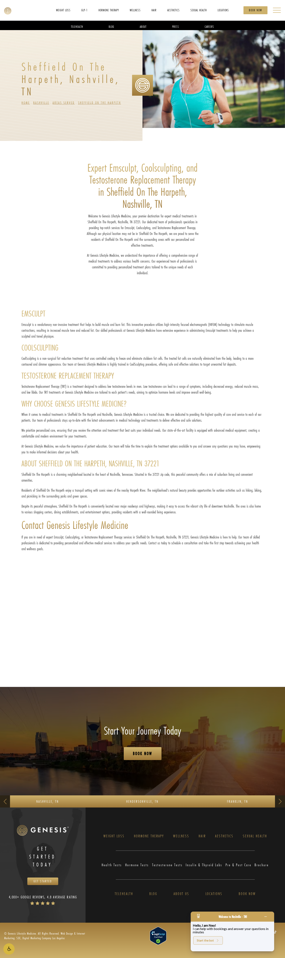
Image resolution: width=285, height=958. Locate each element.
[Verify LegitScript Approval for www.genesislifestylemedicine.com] (158, 935)
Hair (202, 836)
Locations (214, 894)
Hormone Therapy (149, 836)
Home (25, 102)
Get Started (43, 881)
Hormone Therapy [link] (108, 10)
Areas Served (64, 102)
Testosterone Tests (167, 865)
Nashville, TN (47, 801)
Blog (153, 894)
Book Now (255, 10)
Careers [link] (209, 26)
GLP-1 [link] (84, 10)
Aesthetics (224, 836)
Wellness (181, 836)
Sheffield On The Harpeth (99, 102)
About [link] (143, 26)
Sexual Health (255, 836)
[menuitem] (63, 10)
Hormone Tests (137, 865)
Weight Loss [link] (63, 10)
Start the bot (205, 940)
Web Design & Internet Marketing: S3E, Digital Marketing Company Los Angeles (44, 935)
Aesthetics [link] (173, 10)
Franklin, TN (237, 801)
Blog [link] (111, 26)
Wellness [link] (135, 10)
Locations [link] (223, 10)
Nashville (41, 102)
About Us (181, 894)
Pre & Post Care (238, 865)
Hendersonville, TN (142, 801)
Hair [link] (153, 10)
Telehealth (124, 894)
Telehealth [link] (77, 26)
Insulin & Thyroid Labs (204, 865)
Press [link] (175, 26)
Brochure (262, 865)
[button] (9, 949)
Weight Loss (114, 836)
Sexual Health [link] (198, 10)
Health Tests (112, 865)
